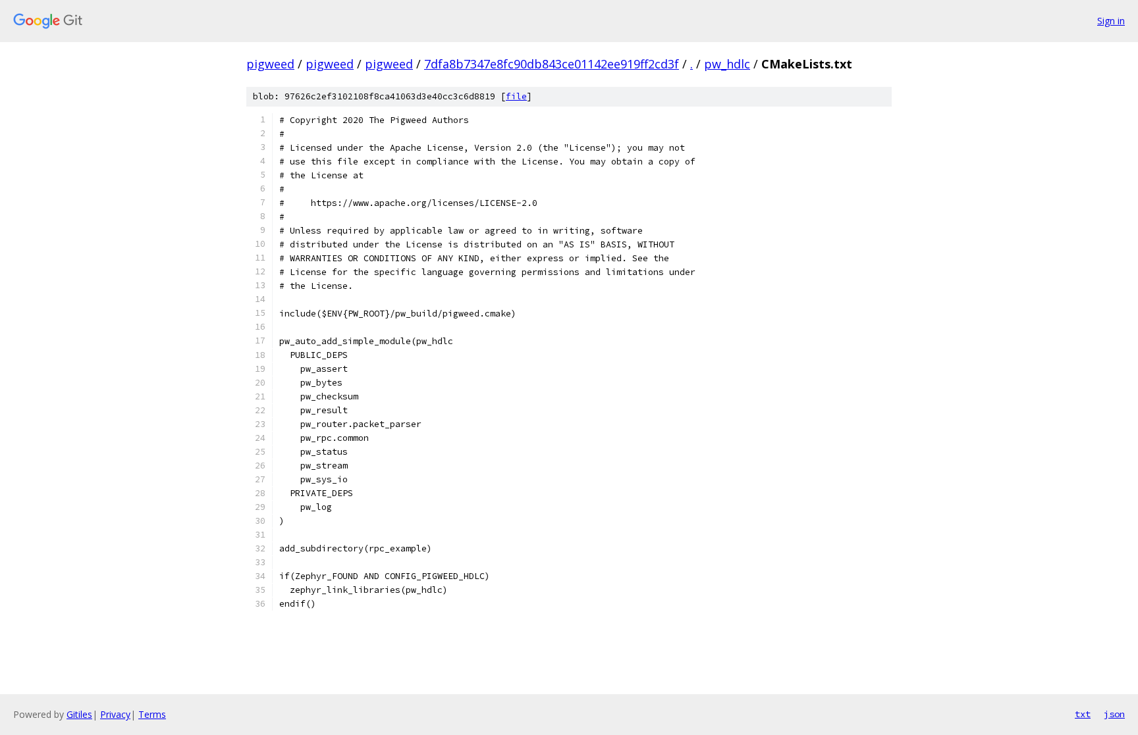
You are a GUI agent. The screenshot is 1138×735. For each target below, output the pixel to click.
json (1114, 714)
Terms (152, 714)
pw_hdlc (727, 64)
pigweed (270, 64)
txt (1083, 714)
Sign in (1111, 20)
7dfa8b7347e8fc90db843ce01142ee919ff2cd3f (551, 64)
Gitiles (79, 714)
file (516, 96)
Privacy (115, 714)
